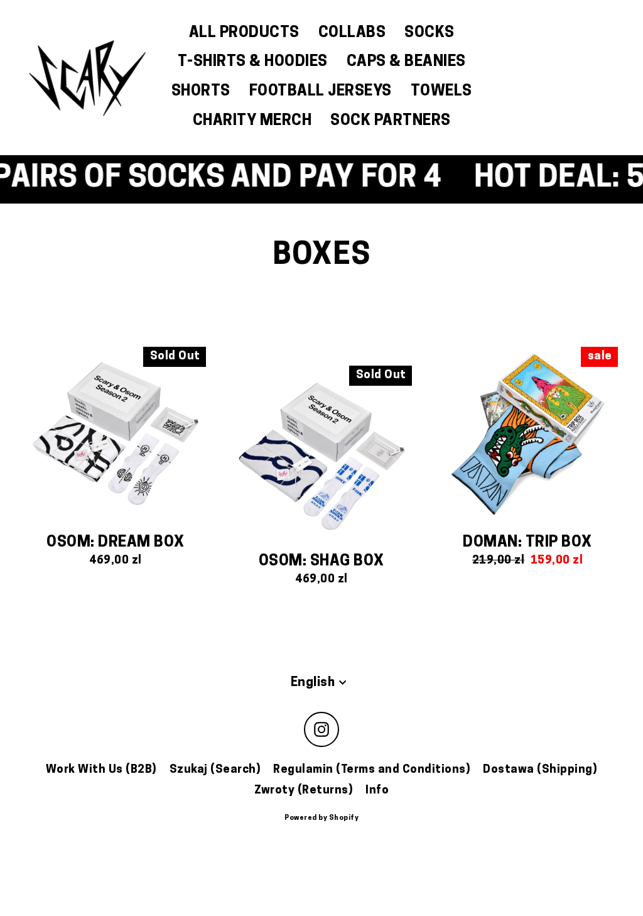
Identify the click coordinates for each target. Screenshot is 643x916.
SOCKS (429, 33)
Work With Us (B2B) (101, 770)
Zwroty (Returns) (303, 791)
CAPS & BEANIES (406, 62)
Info (377, 791)
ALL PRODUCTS (244, 33)
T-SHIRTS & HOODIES (253, 62)
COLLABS (352, 33)
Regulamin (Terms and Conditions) (371, 770)
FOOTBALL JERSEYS (320, 91)
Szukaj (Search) (215, 770)
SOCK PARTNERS (390, 121)
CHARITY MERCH (252, 121)
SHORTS (200, 91)
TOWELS (441, 91)
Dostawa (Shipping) (540, 770)
